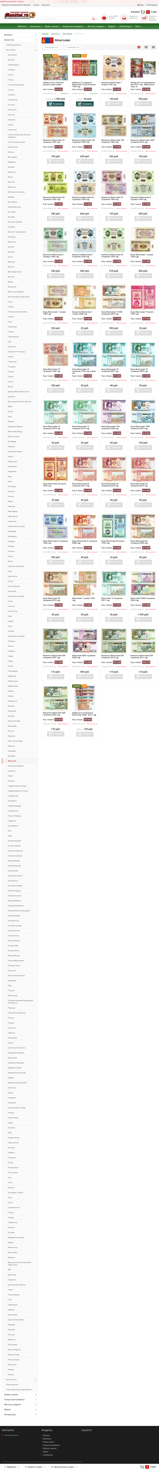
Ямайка (11, 1370)
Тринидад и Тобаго (15, 1192)
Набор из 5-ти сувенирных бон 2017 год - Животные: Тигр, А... (143, 84)
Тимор (10, 1163)
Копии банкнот (12, 1385)
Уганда (11, 1217)
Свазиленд (12, 1058)
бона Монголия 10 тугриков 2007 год (109, 370)
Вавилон (11, 262)
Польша (11, 990)
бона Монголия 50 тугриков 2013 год (51, 599)
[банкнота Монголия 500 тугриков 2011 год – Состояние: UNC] (143, 641)
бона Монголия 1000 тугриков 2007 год (140, 427)
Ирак (10, 476)
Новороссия (13, 811)
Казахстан (12, 521)
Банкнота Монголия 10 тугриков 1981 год (53, 141)
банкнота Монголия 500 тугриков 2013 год (112, 656)
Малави (11, 706)
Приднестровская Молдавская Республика (20, 1001)
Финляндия (12, 1252)
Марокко (11, 736)
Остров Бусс (13, 881)
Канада (11, 546)
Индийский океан (15, 451)
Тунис (10, 1202)
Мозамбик (12, 751)
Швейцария (12, 1305)
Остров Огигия (14, 931)
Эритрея (11, 1330)
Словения (12, 1103)
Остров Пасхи (13, 936)
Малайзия (12, 711)
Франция (11, 1257)
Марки (111, 26)
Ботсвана (12, 237)
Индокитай (12, 461)
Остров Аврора (14, 846)
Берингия (12, 187)
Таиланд (11, 1148)
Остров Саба (13, 946)
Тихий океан (13, 1173)
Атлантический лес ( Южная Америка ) (19, 136)
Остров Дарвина (14, 901)
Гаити (10, 302)
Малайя (11, 716)
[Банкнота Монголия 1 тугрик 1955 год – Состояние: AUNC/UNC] (114, 68)
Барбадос (12, 162)
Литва (10, 666)
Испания (11, 491)
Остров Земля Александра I (19, 911)
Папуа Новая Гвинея (16, 976)
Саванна (11, 1033)
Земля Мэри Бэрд (15, 431)
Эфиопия (11, 1340)
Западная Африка (15, 426)
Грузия (11, 382)
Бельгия (11, 182)
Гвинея (11, 332)
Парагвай (12, 980)
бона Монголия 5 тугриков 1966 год (55, 542)
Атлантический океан (16, 142)
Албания (11, 70)
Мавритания (13, 681)
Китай (10, 581)
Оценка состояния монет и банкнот (16, 5)
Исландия (12, 486)
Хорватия (12, 1280)
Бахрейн (11, 167)
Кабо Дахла (13, 516)
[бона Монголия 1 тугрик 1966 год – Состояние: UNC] (143, 240)
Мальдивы (12, 726)
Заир (10, 417)
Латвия (11, 631)
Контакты (46, 5)
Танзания (12, 1158)
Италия (11, 496)
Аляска (11, 80)
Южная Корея (13, 1355)
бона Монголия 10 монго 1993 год (142, 313)
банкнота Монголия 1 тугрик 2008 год (82, 313)
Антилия (11, 105)
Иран (10, 481)
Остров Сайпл (13, 951)
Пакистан (12, 971)
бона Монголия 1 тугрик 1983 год (54, 313)
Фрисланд (12, 1275)
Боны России (11, 1380)
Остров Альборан (15, 856)
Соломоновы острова (17, 1108)
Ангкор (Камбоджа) (16, 85)
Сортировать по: (51, 47)
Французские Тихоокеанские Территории (19, 1263)
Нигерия (11, 781)
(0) (55, 94)
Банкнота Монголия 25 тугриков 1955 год (83, 198)
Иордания (12, 471)
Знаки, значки (51, 26)
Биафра (11, 197)
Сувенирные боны (13, 45)
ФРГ (9, 1270)
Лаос (10, 626)
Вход (141, 5)
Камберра (12, 531)
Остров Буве (13, 871)
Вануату (11, 267)
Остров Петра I (14, 941)
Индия (10, 456)
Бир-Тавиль (12, 202)
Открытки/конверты (73, 26)
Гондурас (12, 367)
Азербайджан (13, 65)
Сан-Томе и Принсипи (16, 1048)
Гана (10, 322)
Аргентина (12, 110)
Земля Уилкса (13, 436)
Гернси (11, 357)
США (10, 1133)
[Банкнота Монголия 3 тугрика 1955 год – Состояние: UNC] (143, 182)
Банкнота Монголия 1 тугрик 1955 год (111, 83)
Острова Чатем (14, 966)
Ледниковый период (16, 636)
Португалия (13, 995)
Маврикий (12, 676)
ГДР (9, 342)
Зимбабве (12, 441)
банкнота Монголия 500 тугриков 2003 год (54, 714)
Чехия (10, 1290)
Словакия (12, 1098)
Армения (11, 120)
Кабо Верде (12, 511)
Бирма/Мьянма (14, 207)
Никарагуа (12, 801)
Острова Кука (13, 921)
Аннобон (11, 95)
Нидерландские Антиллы (18, 791)
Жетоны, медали (95, 26)
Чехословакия (14, 1295)
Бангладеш (12, 157)
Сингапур (12, 1088)
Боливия (11, 217)
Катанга (11, 551)
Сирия (10, 1093)
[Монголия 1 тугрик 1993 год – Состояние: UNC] (84, 583)
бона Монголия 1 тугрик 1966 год (142, 255)
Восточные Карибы (16, 292)
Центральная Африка (16, 1285)
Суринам (11, 1128)
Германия (12, 347)
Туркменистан (14, 1207)
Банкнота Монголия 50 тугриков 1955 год (112, 255)
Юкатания (12, 1365)
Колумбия (12, 591)
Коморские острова (16, 596)
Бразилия (12, 242)
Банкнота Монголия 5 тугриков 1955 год (82, 255)
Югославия (12, 1345)
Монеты (22, 26)
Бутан (10, 257)
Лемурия (11, 641)
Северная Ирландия (16, 1063)
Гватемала (12, 327)
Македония (12, 701)
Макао (10, 696)
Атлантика (12, 130)
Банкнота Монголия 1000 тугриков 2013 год (142, 141)
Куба (10, 616)
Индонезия (12, 466)
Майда (10, 691)
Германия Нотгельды (16, 352)
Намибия (11, 771)
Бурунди (11, 252)
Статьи (36, 5)
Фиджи (11, 1242)
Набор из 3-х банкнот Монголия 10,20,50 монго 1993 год (84, 84)
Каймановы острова (16, 526)
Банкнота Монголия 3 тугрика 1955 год (141, 198)
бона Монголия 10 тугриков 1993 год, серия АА (84, 371)
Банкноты (35, 26)
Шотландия (12, 1315)
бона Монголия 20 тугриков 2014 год (139, 485)
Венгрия (11, 277)
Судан (10, 1123)
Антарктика (13, 100)
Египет (10, 412)
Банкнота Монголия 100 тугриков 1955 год (83, 141)
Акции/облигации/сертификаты (19, 1390)
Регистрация (152, 5)
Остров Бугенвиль (15, 876)
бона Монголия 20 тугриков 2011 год (80, 485)
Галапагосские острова (17, 312)
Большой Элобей (15, 222)
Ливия (10, 661)
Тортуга (11, 1188)
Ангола (11, 90)
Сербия (11, 1078)
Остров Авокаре (14, 841)
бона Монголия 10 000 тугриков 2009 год (111, 313)
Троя (10, 1197)
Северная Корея (14, 1068)
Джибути (11, 397)
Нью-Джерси (13, 826)
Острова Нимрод (15, 926)
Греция (11, 377)
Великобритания (15, 272)
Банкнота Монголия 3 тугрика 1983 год (53, 255)
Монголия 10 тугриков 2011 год (111, 599)
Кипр (10, 571)
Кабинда (11, 506)
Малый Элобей (14, 721)
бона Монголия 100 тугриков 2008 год (110, 427)
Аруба (10, 125)
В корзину (57, 104)
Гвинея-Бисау (13, 337)
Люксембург (13, 671)
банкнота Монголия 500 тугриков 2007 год (54, 656)
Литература (125, 26)
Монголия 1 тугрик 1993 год (83, 599)
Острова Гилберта (15, 886)
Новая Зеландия (14, 806)
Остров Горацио (14, 891)
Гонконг (11, 372)
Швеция (11, 1310)
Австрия (11, 60)
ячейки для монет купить (12, 1)
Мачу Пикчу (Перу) (15, 741)
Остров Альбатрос (15, 851)
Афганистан (13, 147)
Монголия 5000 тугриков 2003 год (83, 656)
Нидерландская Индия (17, 786)
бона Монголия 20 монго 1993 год (54, 485)
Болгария (12, 212)
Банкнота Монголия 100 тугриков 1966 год (112, 141)
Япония (11, 1375)
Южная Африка (14, 1350)
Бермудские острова (16, 192)
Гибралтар (12, 362)
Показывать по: (73, 47)
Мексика (11, 746)
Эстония (11, 1335)
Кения (10, 561)
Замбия (11, 421)
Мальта (11, 731)
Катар (10, 556)
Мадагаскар (13, 686)
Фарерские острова (16, 1237)
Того (10, 1178)
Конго (10, 601)
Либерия (11, 651)
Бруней (11, 247)
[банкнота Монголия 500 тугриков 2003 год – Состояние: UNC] (55, 698)
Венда (10, 282)
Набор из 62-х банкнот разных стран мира (53, 83)
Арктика (11, 115)
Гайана (11, 307)
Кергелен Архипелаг (16, 566)
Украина (11, 1227)
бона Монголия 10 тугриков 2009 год (139, 370)
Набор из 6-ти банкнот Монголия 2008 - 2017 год (84, 714)
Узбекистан (12, 1222)
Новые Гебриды (14, 816)
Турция (11, 1212)
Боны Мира (10, 50)
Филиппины (13, 1247)
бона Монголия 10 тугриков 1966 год (51, 370)
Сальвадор (12, 1038)
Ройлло (11, 1018)
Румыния (12, 1028)
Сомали (11, 1113)
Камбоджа (12, 536)
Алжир (10, 75)
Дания (10, 387)
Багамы (11, 152)
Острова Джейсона (15, 906)
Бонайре (11, 227)
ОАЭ (9, 831)
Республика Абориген (17, 1013)
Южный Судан (14, 1360)
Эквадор (11, 1325)
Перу (10, 985)
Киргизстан (12, 576)
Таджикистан (13, 1143)
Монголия (12, 761)
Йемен (10, 501)
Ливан (10, 656)
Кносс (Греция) (14, 586)
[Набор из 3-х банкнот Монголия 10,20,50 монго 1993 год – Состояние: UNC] (84, 68)
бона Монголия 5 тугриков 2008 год (84, 542)
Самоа (10, 1043)
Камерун (11, 541)
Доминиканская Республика (19, 402)
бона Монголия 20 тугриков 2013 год (109, 485)
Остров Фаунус (14, 956)
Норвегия (12, 821)
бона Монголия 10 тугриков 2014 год (80, 427)
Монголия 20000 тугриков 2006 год (143, 599)
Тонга (10, 1183)
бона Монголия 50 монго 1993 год (113, 542)
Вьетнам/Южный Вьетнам (19, 297)
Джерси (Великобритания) (18, 392)
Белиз (10, 177)
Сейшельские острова (17, 1073)
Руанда (11, 1023)
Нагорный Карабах (16, 766)
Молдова (11, 756)
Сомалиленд (13, 1118)
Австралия (12, 55)
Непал (10, 776)
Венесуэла (12, 287)
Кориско (11, 606)
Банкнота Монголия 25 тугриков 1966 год (112, 198)
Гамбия (11, 317)
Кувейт (11, 621)
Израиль (11, 446)
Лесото (11, 646)
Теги (137, 26)
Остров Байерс (14, 861)
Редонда (11, 1008)
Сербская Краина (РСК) (17, 1083)
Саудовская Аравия (16, 1053)
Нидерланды (13, 796)
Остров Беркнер (14, 866)
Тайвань (11, 1153)
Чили (10, 1300)
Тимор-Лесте (13, 1168)
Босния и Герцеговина (17, 232)
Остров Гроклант (15, 896)
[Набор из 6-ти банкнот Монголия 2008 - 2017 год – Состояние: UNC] (85, 698)
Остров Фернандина (16, 961)
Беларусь (12, 172)
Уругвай (11, 1232)
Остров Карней (14, 916)
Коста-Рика (12, 611)
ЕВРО (10, 407)
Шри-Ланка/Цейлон (16, 1320)
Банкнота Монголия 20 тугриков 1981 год (53, 198)
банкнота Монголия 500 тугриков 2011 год (142, 656)
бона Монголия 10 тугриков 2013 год (51, 427)
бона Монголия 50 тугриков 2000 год (139, 542)
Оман (10, 836)
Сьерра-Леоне (13, 1138)
